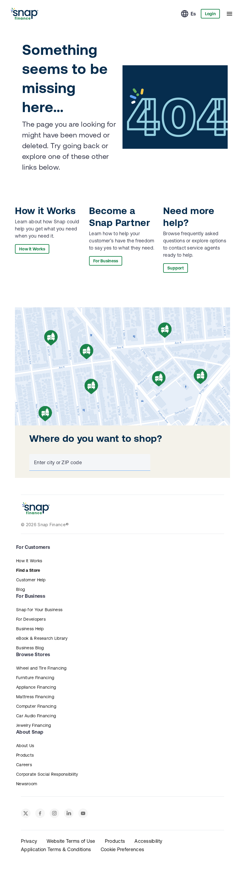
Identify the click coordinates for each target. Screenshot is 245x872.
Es (193, 13)
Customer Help (31, 579)
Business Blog (30, 647)
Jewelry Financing (33, 725)
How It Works (29, 560)
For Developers (31, 619)
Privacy (29, 841)
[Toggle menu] (229, 13)
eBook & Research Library (42, 638)
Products (25, 755)
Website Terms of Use (71, 841)
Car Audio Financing (36, 715)
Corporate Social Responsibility (47, 774)
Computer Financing (36, 706)
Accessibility (148, 841)
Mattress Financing (35, 696)
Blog (20, 589)
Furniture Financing (35, 677)
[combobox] (88, 462)
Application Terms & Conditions (56, 849)
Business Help (30, 628)
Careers (24, 764)
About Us (25, 745)
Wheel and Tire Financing (41, 668)
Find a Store (28, 570)
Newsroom (26, 783)
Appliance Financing (36, 687)
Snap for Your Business (39, 609)
